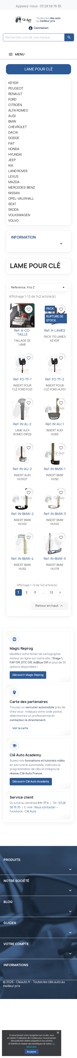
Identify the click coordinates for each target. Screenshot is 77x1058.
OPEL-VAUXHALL (21, 198)
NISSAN (14, 193)
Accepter (31, 1051)
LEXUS (13, 176)
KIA (10, 165)
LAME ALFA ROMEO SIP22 (22, 432)
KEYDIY (13, 83)
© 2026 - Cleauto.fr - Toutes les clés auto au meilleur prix (34, 984)
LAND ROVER (17, 171)
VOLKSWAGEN (19, 215)
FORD (12, 99)
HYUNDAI (15, 154)
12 (52, 592)
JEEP (12, 160)
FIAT (11, 143)
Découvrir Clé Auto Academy (30, 781)
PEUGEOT (15, 88)
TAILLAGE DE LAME (22, 342)
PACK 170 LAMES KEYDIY (55, 338)
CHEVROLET (17, 127)
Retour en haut (49, 605)
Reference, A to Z (38, 287)
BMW (12, 121)
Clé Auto (30, 811)
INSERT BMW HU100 (22, 522)
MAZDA (14, 182)
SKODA (13, 210)
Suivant (60, 592)
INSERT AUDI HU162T (22, 477)
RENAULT (15, 94)
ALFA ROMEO (18, 110)
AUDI (12, 116)
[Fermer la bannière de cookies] (58, 1032)
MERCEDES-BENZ (21, 187)
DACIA (13, 132)
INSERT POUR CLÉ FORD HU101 (55, 387)
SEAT (12, 204)
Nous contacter (45, 807)
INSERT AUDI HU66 (54, 432)
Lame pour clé (38, 69)
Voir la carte (20, 728)
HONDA (13, 149)
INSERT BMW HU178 (54, 567)
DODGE (13, 138)
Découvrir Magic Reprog (27, 675)
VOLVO (13, 221)
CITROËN (15, 105)
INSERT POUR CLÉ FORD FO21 (22, 387)
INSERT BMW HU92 (54, 477)
